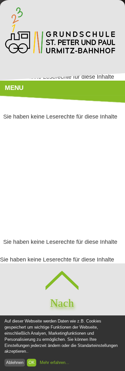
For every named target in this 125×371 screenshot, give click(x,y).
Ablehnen (14, 362)
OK (32, 362)
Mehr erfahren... (54, 362)
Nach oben (62, 311)
